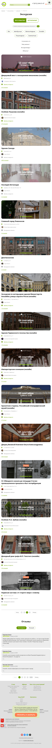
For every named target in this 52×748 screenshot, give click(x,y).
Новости (13, 688)
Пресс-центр (13, 691)
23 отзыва (4, 532)
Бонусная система (37, 690)
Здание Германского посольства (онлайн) (19, 333)
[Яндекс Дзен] (30, 735)
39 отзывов (4, 568)
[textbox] (26, 44)
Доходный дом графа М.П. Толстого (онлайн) (20, 556)
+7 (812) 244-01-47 (38, 3)
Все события (20, 20)
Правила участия (37, 687)
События (24, 686)
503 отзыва (4, 456)
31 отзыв (3, 381)
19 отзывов (4, 345)
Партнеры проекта (13, 692)
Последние (21, 628)
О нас (13, 684)
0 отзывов (4, 197)
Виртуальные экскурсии (21, 704)
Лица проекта (13, 690)
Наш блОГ (21, 697)
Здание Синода (7, 148)
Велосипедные (30, 31)
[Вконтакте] (25, 735)
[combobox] (26, 44)
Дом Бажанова (7, 257)
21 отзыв (3, 420)
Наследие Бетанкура (10, 185)
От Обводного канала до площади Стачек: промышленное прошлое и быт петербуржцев (21, 482)
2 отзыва (3, 269)
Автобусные (18, 31)
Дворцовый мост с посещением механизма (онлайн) (23, 75)
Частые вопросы (37, 688)
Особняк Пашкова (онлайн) (13, 112)
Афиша (24, 684)
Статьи (21, 699)
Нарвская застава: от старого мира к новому (20, 592)
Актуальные (32, 20)
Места (24, 687)
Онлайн (41, 31)
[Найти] (29, 5)
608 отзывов (4, 160)
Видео (21, 701)
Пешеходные (20, 36)
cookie (28, 707)
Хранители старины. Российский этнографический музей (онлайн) (23, 407)
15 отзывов (4, 308)
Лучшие (31, 628)
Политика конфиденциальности (26, 737)
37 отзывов (4, 124)
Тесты (21, 700)
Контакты (33, 697)
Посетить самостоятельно (21, 703)
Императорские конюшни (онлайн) (16, 369)
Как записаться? (37, 686)
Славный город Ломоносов (12, 221)
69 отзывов (4, 87)
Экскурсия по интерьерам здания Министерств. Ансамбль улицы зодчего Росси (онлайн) (21, 295)
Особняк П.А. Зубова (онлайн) (14, 520)
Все (9, 31)
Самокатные (32, 36)
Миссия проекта (13, 687)
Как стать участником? (37, 684)
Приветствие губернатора (13, 686)
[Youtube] (22, 735)
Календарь (24, 688)
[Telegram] (27, 735)
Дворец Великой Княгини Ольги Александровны (22, 444)
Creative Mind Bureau (28, 740)
